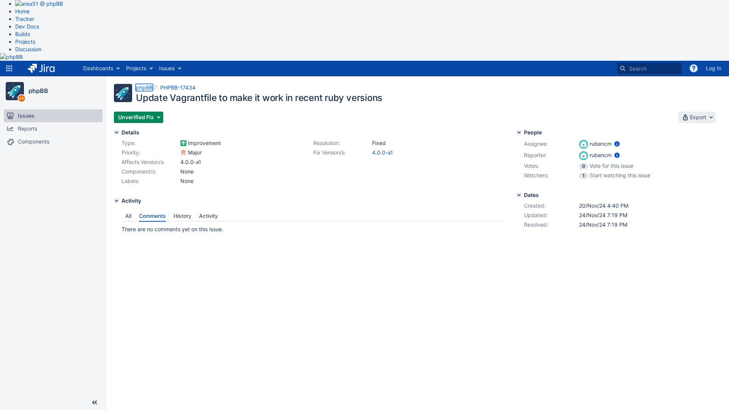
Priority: (131, 152)
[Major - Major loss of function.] (183, 153)
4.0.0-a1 (382, 152)
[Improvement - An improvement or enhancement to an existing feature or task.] (183, 143)
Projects (25, 41)
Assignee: (536, 143)
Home (22, 11)
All (128, 216)
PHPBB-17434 (178, 87)
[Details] (116, 132)
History (182, 216)
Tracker (24, 19)
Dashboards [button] (98, 68)
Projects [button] (136, 68)
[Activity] (116, 200)
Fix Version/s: (329, 152)
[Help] (693, 68)
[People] (519, 132)
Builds (22, 34)
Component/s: (139, 171)
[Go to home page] (47, 68)
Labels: (130, 181)
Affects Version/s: (143, 162)
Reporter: (535, 155)
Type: (129, 143)
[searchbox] (649, 68)
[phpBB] (15, 91)
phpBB (38, 91)
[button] (9, 68)
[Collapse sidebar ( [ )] (95, 402)
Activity (208, 216)
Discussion (28, 49)
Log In (713, 68)
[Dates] (519, 195)
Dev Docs (27, 26)
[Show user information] (617, 143)
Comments (152, 216)
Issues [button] (167, 68)
